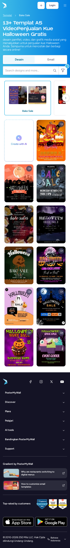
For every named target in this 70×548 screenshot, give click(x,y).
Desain (19, 59)
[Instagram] (41, 381)
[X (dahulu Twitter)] (51, 381)
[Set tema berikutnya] (65, 98)
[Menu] (65, 5)
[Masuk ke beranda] (4, 5)
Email (50, 59)
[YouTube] (62, 381)
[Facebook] (30, 381)
